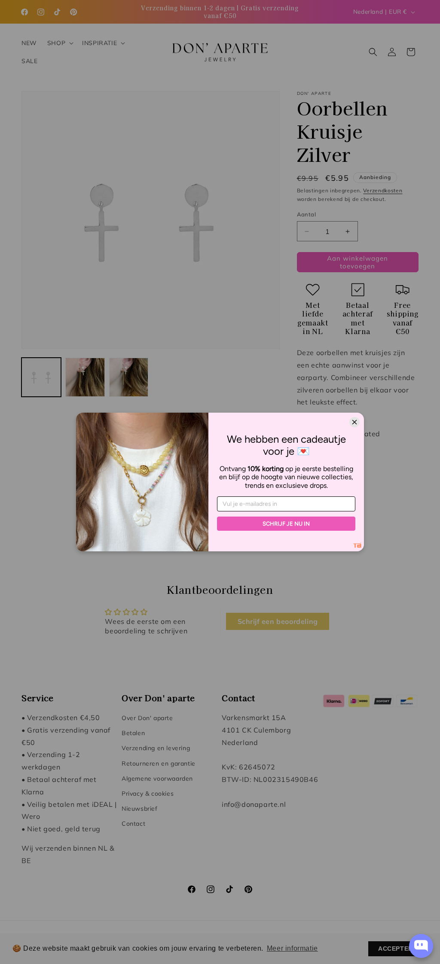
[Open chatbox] (421, 946)
